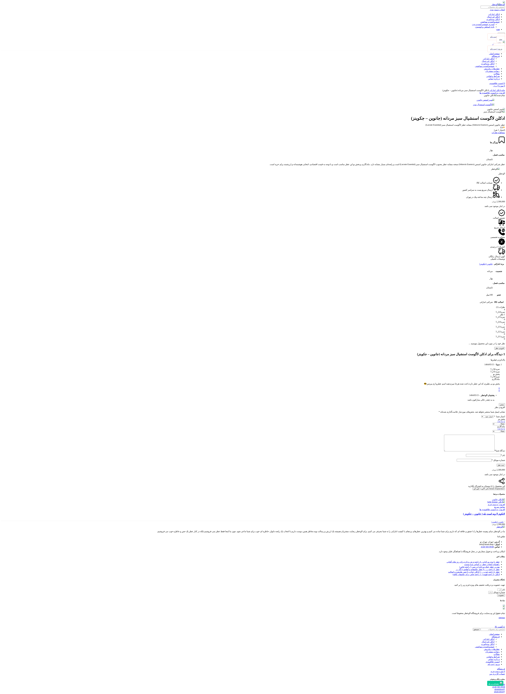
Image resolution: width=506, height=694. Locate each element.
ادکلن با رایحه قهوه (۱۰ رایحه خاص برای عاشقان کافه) (476, 574)
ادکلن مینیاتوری (493, 19)
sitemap (502, 618)
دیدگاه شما (500, 451)
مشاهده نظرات (498, 132)
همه (498, 29)
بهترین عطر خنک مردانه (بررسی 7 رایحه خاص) (479, 567)
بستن (502, 405)
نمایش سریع (499, 507)
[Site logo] (501, 4)
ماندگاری (501, 426)
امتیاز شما (499, 416)
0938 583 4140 (487, 547)
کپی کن (476, 489)
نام (503, 455)
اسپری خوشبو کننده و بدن (483, 24)
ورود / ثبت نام (494, 664)
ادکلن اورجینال (493, 17)
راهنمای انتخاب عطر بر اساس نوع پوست (482, 564)
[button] (496, 504)
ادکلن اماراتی (494, 14)
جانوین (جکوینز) (486, 264)
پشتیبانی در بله (493, 684)
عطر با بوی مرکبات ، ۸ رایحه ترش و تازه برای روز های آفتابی (473, 562)
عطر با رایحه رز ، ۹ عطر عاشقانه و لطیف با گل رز (478, 569)
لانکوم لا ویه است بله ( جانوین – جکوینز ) (484, 513)
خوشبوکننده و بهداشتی (490, 22)
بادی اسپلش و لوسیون (484, 27)
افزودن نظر (499, 348)
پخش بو (501, 419)
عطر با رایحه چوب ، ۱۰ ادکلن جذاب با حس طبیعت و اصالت (474, 572)
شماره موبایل (498, 460)
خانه (503, 90)
